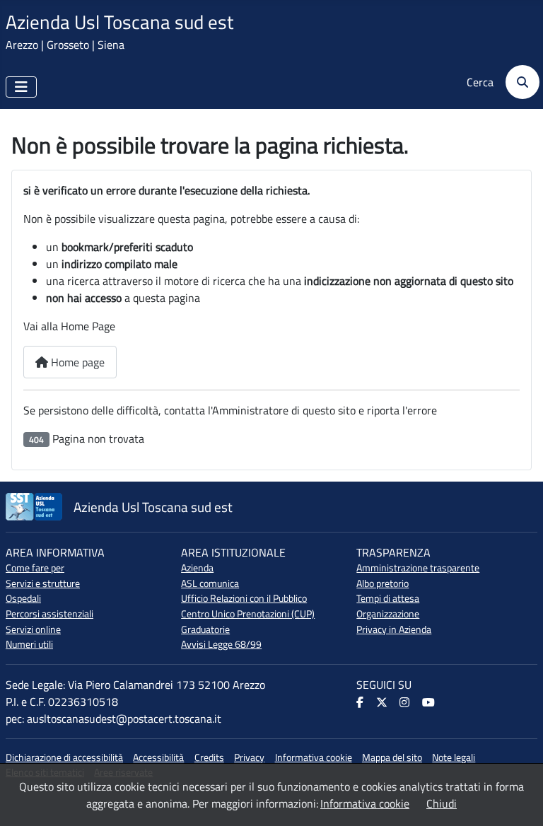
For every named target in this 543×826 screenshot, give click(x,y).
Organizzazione (387, 614)
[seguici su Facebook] (361, 703)
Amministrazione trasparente (417, 568)
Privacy (249, 757)
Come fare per (35, 568)
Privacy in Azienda (393, 629)
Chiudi (441, 803)
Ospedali (23, 598)
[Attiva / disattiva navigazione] (21, 87)
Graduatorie (205, 629)
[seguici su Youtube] (429, 703)
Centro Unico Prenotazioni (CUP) (248, 614)
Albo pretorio (382, 583)
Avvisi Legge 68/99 (221, 644)
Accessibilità (158, 757)
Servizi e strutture (43, 583)
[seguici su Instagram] (405, 703)
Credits (209, 757)
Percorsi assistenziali (49, 614)
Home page (76, 362)
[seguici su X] (383, 703)
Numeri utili (29, 644)
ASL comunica (210, 583)
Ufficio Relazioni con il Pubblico (244, 598)
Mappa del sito (392, 757)
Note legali (453, 757)
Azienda (197, 568)
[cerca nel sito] (517, 82)
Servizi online (33, 629)
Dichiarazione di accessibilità (64, 757)
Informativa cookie (313, 757)
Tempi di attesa (387, 598)
